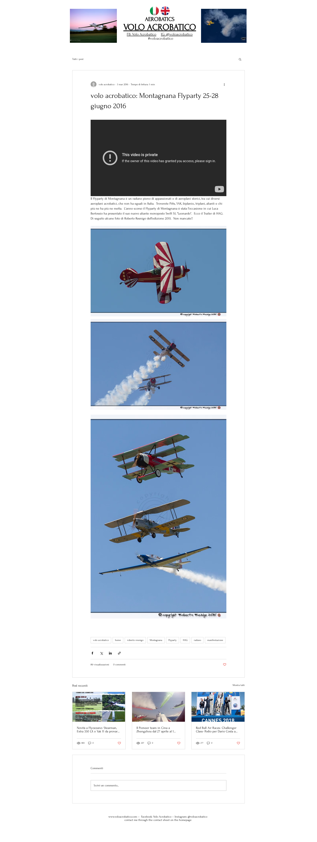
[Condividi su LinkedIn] (110, 653)
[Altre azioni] (224, 84)
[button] (93, 26)
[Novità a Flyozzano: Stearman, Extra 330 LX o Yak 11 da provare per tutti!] (98, 707)
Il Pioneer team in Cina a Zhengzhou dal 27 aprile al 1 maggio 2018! (155, 729)
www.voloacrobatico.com (122, 816)
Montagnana (156, 640)
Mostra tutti (239, 685)
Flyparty (172, 640)
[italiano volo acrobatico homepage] (154, 10)
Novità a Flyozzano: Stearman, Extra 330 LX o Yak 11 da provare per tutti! (98, 729)
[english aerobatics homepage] (165, 10)
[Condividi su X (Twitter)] (101, 653)
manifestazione (215, 640)
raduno (197, 640)
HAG (185, 640)
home (118, 640)
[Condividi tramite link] (119, 653)
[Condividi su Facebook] (92, 653)
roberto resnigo (135, 640)
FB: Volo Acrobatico (141, 34)
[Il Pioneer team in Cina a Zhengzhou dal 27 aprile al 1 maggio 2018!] (158, 707)
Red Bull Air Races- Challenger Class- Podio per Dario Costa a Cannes (216, 729)
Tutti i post (77, 59)
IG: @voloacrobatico (177, 34)
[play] (237, 39)
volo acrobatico (101, 640)
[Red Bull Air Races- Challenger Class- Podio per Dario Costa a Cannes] (218, 707)
